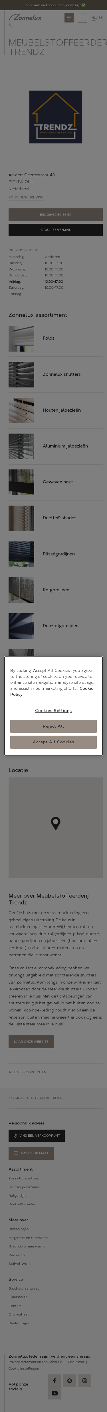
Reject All (53, 726)
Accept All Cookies (53, 742)
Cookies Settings (53, 710)
